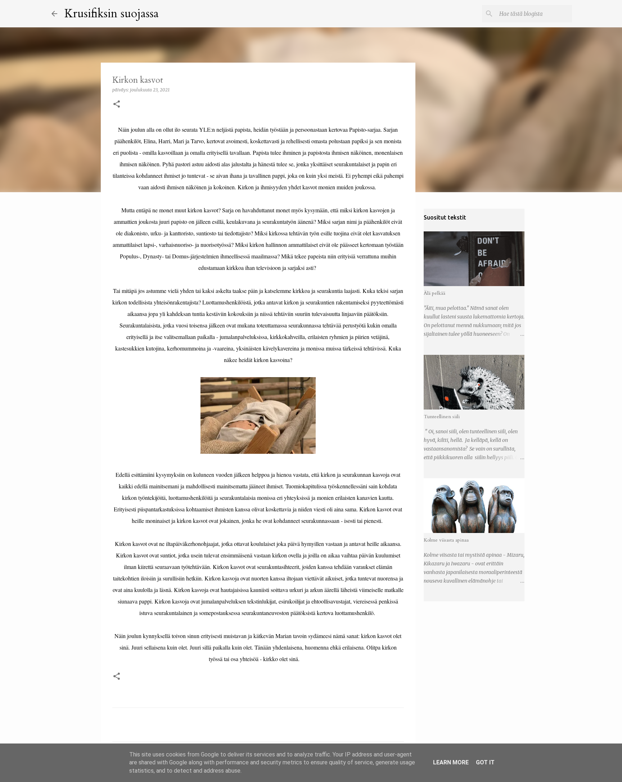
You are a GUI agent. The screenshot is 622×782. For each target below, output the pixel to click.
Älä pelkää (434, 293)
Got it (485, 762)
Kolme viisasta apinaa (446, 540)
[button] (116, 104)
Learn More (451, 762)
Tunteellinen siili (442, 416)
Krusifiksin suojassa (111, 14)
